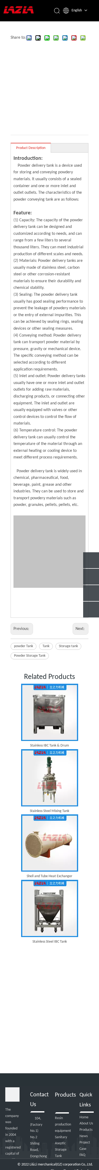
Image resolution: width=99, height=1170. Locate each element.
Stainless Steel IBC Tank (49, 942)
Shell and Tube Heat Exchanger (49, 876)
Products (85, 1130)
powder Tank (23, 646)
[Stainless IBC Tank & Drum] (49, 712)
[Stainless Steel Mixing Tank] (49, 777)
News (83, 1136)
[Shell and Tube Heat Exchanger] (49, 843)
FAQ (82, 1155)
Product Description (30, 148)
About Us (86, 1123)
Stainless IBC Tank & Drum (49, 746)
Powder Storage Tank (29, 656)
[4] (12, 1094)
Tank (46, 646)
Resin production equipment (63, 1124)
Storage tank (68, 646)
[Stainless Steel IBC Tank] (49, 908)
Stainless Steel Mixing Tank (49, 811)
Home (83, 1117)
